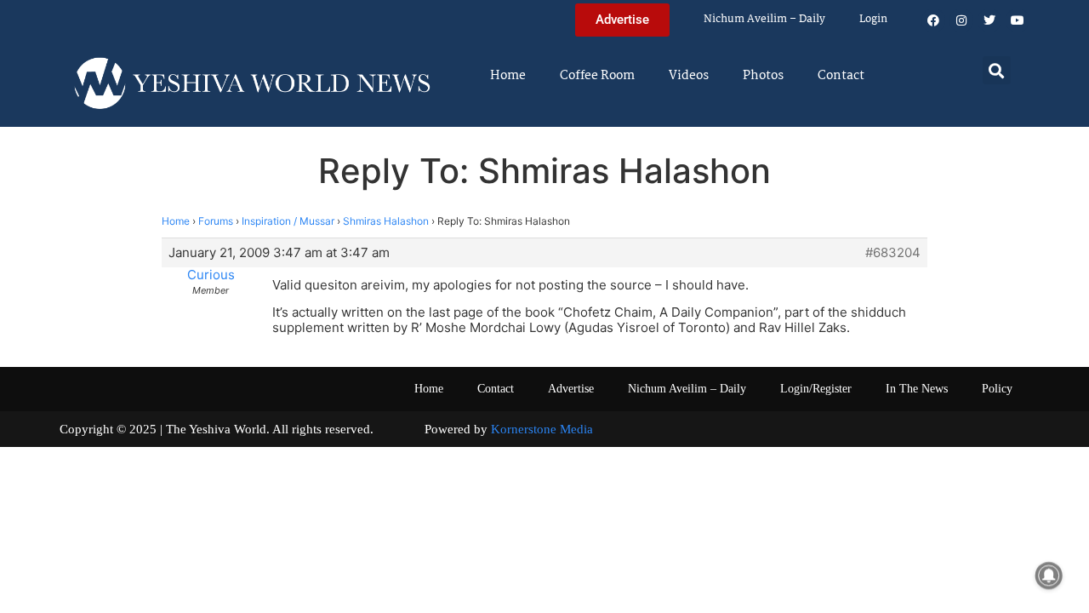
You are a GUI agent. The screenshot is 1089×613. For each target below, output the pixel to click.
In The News (917, 388)
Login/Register (816, 388)
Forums (215, 221)
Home (508, 76)
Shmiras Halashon (386, 221)
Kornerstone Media (542, 429)
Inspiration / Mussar (288, 221)
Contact (841, 76)
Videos (689, 76)
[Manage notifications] (1049, 575)
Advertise (571, 388)
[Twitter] (989, 20)
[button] (997, 70)
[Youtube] (1017, 20)
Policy (997, 388)
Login (873, 19)
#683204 (893, 253)
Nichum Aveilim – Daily (764, 19)
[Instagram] (961, 20)
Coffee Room (597, 76)
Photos (763, 76)
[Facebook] (933, 20)
